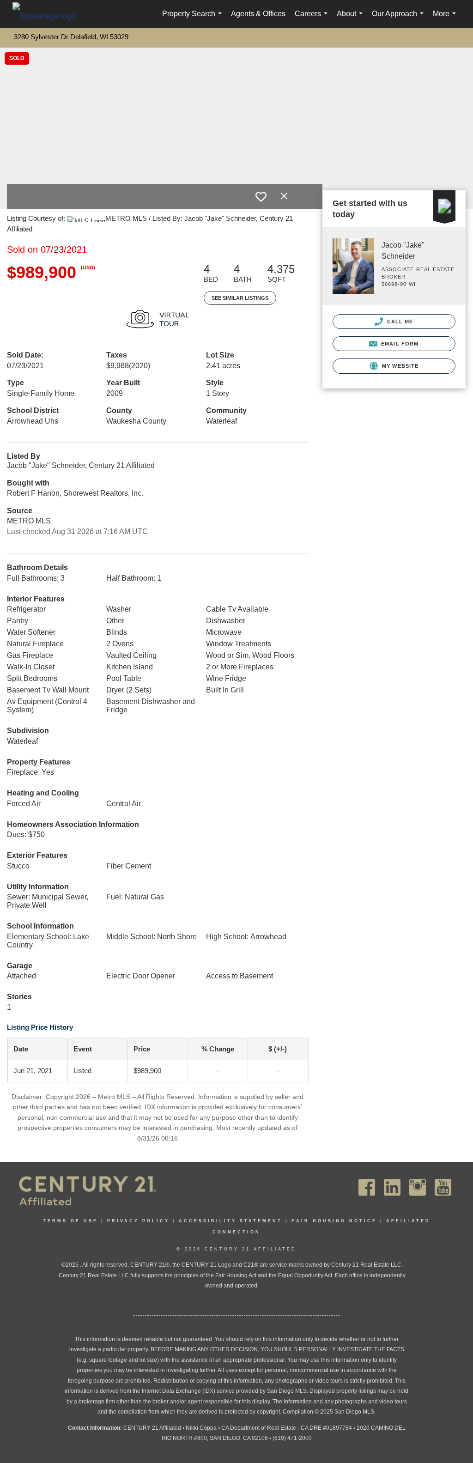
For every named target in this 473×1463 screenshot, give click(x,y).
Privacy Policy (138, 1221)
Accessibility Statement (230, 1221)
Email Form (398, 343)
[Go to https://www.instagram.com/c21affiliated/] (417, 1187)
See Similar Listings (240, 298)
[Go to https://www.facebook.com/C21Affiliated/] (366, 1187)
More (446, 19)
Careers (313, 19)
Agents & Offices (258, 14)
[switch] (261, 196)
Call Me (399, 321)
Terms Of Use (70, 1221)
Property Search (193, 19)
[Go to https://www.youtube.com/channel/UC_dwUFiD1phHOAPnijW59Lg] (443, 1187)
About (351, 19)
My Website (399, 366)
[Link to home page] (48, 15)
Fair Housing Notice (334, 1221)
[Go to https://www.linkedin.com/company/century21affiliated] (392, 1187)
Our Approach (399, 19)
